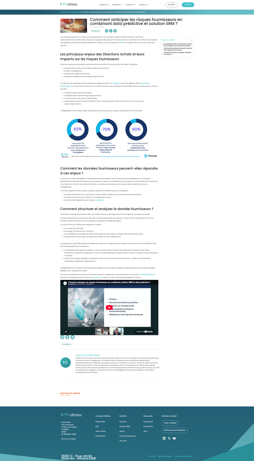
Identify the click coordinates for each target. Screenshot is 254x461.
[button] (106, 31)
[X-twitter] (169, 438)
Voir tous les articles (70, 393)
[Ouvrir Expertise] (108, 4)
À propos (129, 5)
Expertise (103, 5)
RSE (121, 43)
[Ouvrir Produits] (121, 4)
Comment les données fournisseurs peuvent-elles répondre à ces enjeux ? (178, 49)
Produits (116, 5)
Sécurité (152, 456)
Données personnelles (184, 456)
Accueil (63, 12)
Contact (143, 5)
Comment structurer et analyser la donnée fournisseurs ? (177, 53)
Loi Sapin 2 (115, 83)
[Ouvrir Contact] (148, 4)
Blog (68, 12)
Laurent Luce (97, 277)
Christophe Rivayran (147, 274)
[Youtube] (174, 438)
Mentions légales (165, 456)
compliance (99, 200)
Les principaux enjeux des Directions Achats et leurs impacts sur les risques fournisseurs (177, 45)
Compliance (76, 12)
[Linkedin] (164, 438)
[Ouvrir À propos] (134, 4)
